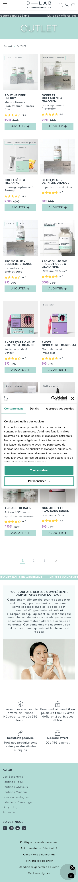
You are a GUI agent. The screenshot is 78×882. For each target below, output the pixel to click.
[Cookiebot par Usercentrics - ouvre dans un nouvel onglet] (51, 398)
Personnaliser (37, 481)
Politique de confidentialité (39, 848)
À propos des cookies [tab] (60, 408)
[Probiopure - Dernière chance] (20, 257)
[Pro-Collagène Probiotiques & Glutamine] (57, 257)
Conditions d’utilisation (39, 854)
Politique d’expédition (39, 861)
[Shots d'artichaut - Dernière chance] (20, 338)
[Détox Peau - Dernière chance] (57, 176)
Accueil (8, 46)
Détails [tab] (34, 408)
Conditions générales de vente (39, 867)
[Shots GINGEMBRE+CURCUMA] (57, 338)
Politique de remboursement (39, 842)
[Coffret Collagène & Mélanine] (57, 93)
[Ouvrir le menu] (5, 5)
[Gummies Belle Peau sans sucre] (57, 502)
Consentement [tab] (13, 408)
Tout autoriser (39, 470)
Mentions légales (39, 873)
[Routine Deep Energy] (20, 93)
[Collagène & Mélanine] (20, 176)
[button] (61, 5)
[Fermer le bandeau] (72, 398)
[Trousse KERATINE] (20, 502)
